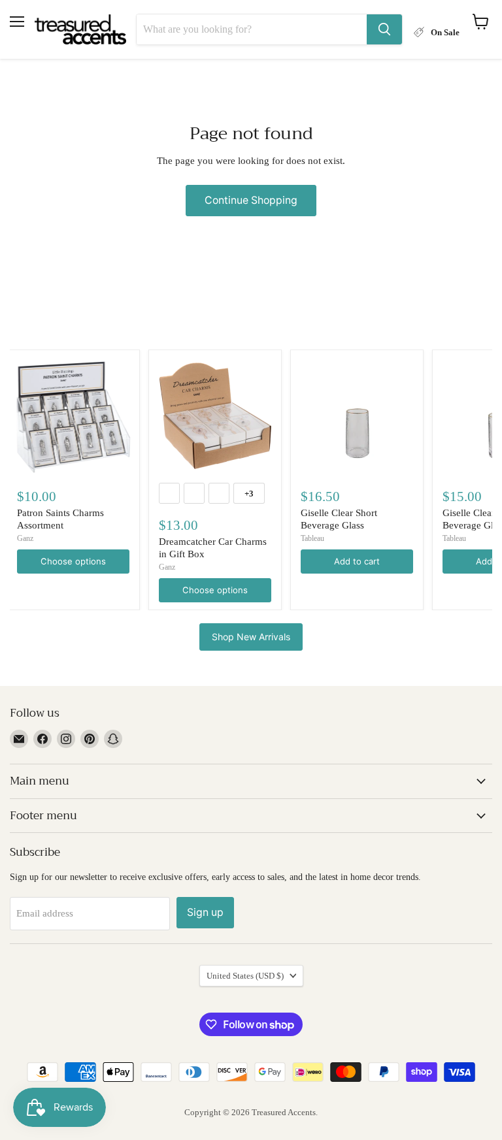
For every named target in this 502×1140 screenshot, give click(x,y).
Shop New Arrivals (251, 636)
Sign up (205, 912)
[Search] (384, 29)
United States (245, 976)
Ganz (25, 538)
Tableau (312, 538)
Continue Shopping (251, 200)
